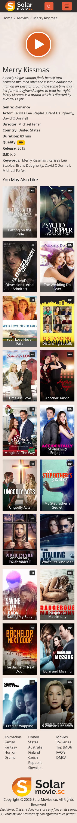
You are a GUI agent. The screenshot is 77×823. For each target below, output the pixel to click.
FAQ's (60, 752)
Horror (10, 752)
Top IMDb (64, 747)
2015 (21, 148)
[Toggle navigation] (67, 6)
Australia (35, 747)
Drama (10, 757)
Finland (34, 752)
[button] (38, 44)
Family (9, 742)
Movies (23, 18)
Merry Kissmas (45, 18)
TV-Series (63, 742)
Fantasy (10, 747)
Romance (22, 107)
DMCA (61, 757)
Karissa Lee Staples (29, 113)
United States (29, 130)
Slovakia (34, 767)
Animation (12, 737)
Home (7, 18)
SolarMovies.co (45, 799)
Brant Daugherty (59, 113)
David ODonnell (15, 118)
